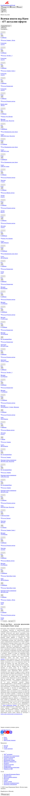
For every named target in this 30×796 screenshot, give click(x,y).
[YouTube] (7, 733)
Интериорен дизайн (9, 760)
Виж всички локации (10, 740)
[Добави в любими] (2, 36)
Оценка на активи (9, 764)
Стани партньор (8, 748)
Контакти (6, 778)
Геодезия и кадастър (9, 757)
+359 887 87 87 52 (5, 730)
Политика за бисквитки (10, 784)
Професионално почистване (11, 767)
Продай (6, 745)
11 (9, 621)
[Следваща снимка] (4, 32)
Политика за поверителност (11, 783)
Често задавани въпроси (10, 777)
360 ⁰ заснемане (8, 754)
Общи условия (8, 781)
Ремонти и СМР (8, 769)
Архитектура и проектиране (11, 756)
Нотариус (6, 763)
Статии (6, 780)
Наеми (5, 5)
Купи (2, 5)
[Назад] (2, 621)
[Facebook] (2, 733)
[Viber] (10, 733)
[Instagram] (5, 733)
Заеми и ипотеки (8, 758)
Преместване (7, 766)
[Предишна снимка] (2, 32)
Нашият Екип (7, 775)
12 (11, 621)
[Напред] (14, 621)
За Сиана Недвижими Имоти (12, 774)
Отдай (5, 747)
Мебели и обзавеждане (10, 761)
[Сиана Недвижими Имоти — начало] (5, 3)
